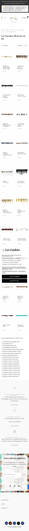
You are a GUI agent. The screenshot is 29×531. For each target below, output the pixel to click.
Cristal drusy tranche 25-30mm (21, 125)
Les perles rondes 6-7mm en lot (10, 363)
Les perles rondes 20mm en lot (10, 376)
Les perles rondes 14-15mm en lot (11, 370)
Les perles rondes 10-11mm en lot (11, 367)
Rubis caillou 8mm (6, 325)
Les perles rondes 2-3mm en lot (10, 357)
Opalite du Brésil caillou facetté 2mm (6, 67)
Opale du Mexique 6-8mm (6, 298)
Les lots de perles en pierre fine (12, 338)
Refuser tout (14, 281)
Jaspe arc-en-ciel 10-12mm (6, 239)
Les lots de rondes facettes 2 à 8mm (11, 351)
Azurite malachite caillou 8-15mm (7, 154)
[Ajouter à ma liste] (11, 51)
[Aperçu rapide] (11, 55)
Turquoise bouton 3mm (20, 325)
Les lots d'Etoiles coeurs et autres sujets (12, 349)
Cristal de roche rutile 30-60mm (21, 239)
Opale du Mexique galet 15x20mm (7, 125)
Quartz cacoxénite (6, 181)
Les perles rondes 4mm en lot (10, 359)
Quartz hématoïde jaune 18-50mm (7, 211)
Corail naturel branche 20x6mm (6, 96)
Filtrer (6, 45)
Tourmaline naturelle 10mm (21, 153)
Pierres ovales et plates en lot (10, 355)
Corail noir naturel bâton (21, 181)
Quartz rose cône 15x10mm (21, 95)
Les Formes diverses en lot (9, 345)
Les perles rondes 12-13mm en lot (11, 368)
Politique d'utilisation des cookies (9, 271)
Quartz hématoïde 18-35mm (21, 211)
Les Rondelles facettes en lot (9, 347)
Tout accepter (14, 277)
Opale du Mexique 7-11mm (20, 298)
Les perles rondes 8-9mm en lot (10, 365)
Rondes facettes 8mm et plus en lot (11, 353)
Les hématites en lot (7, 343)
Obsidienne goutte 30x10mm (20, 67)
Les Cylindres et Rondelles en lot (10, 341)
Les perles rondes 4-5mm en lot (10, 361)
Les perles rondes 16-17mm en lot (11, 372)
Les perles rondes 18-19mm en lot (11, 374)
